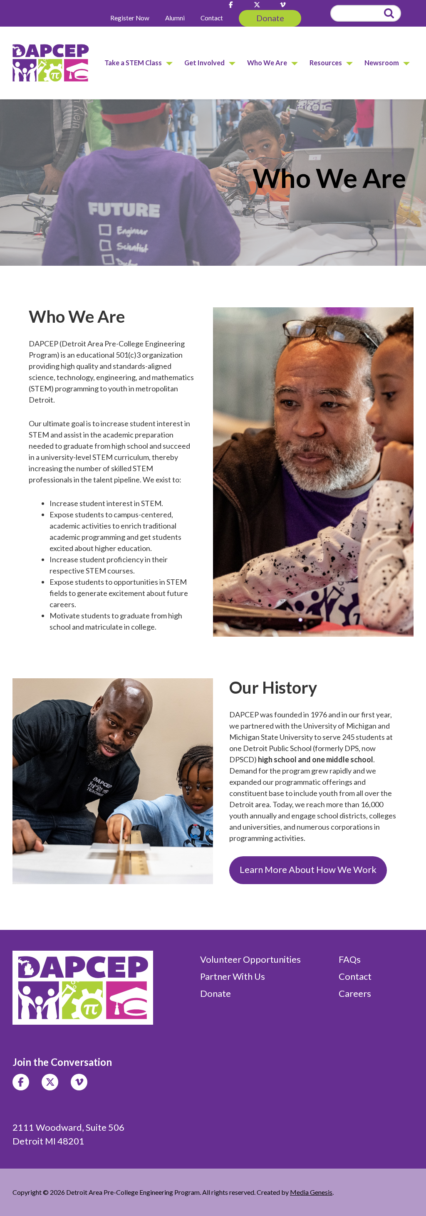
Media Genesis (311, 1192)
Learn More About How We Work (308, 869)
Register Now (129, 18)
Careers (355, 993)
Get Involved (204, 63)
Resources (326, 63)
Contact (212, 18)
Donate (270, 18)
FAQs (350, 959)
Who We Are (267, 63)
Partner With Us (232, 976)
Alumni (175, 18)
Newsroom (381, 63)
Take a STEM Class (133, 63)
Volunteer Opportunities (250, 959)
